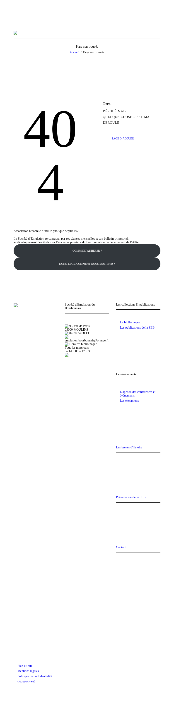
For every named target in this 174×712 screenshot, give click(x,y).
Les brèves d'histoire (129, 447)
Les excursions (129, 400)
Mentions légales (28, 671)
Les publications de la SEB (137, 327)
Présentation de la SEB (130, 497)
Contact (121, 547)
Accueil (74, 52)
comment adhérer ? (87, 250)
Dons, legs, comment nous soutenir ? (87, 263)
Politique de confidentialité (34, 676)
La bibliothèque (130, 322)
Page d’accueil (123, 138)
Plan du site (24, 666)
